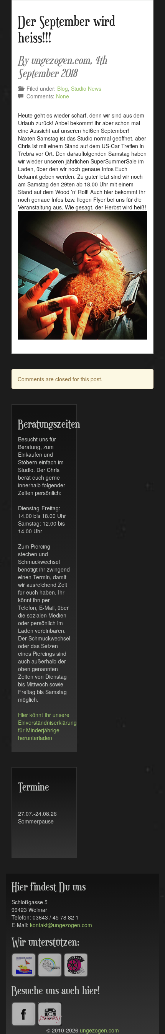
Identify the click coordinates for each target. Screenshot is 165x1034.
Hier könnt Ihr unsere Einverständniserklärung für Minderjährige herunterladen (47, 726)
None (62, 96)
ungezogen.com (99, 1030)
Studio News (86, 88)
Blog (62, 88)
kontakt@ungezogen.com (61, 925)
